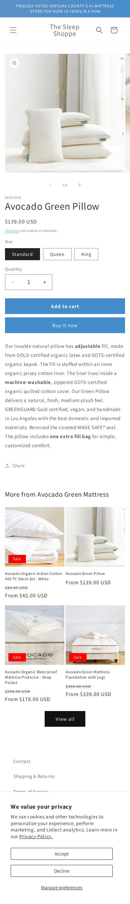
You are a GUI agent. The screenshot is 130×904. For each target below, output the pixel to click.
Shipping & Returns (34, 776)
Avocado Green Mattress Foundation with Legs (88, 674)
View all (65, 719)
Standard (22, 254)
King (86, 254)
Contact (21, 761)
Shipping (12, 230)
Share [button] (19, 466)
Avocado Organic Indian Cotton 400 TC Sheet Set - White (33, 576)
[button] (13, 30)
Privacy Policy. (36, 836)
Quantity (13, 269)
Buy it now (65, 325)
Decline (61, 871)
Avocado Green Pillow (85, 573)
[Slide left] (50, 185)
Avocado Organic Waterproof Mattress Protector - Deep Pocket (31, 677)
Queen (57, 254)
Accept (62, 853)
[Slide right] (79, 185)
